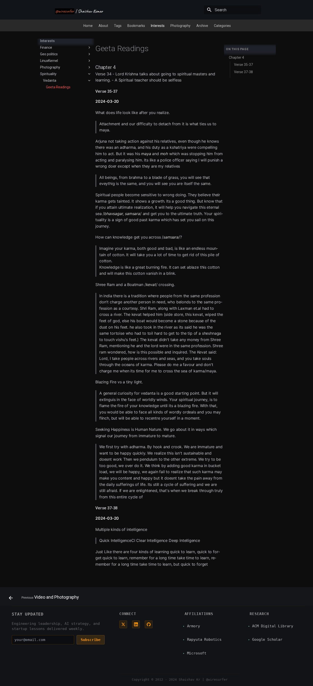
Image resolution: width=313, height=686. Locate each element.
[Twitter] (123, 624)
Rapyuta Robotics (204, 639)
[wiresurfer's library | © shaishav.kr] (79, 10)
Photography (180, 26)
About (103, 26)
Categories (222, 26)
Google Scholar (267, 639)
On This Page (237, 49)
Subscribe (91, 640)
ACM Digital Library (272, 626)
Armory (193, 626)
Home (88, 26)
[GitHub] (149, 624)
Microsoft (196, 653)
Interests (158, 26)
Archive (202, 26)
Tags (118, 26)
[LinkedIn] (136, 624)
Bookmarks (136, 26)
